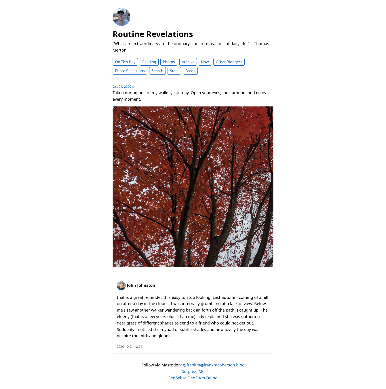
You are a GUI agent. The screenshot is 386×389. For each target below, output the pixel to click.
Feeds (190, 70)
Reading (149, 61)
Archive (188, 61)
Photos (169, 61)
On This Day (125, 61)
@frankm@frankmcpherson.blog (214, 365)
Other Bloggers (229, 61)
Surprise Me (193, 371)
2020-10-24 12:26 (129, 346)
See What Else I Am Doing (193, 378)
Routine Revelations (153, 34)
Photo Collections (130, 70)
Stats (174, 70)
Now (205, 61)
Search (157, 70)
